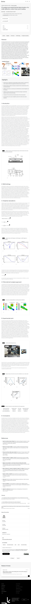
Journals (2, 583)
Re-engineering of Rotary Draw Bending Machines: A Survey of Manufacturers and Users (15, 497)
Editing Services (18, 588)
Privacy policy (18, 591)
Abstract (4, 35)
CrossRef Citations (5, 29)
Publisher (4, 466)
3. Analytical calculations (25, 35)
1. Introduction (12, 35)
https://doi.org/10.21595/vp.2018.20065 (7, 539)
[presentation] (18, 215)
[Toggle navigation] (15, 1)
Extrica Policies (18, 583)
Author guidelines (3, 591)
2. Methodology (18, 35)
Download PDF (6, 21)
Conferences (3, 585)
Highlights (7, 35)
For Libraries (17, 585)
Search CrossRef (5, 444)
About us (2, 588)
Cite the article (6, 18)
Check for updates (14, 5)
